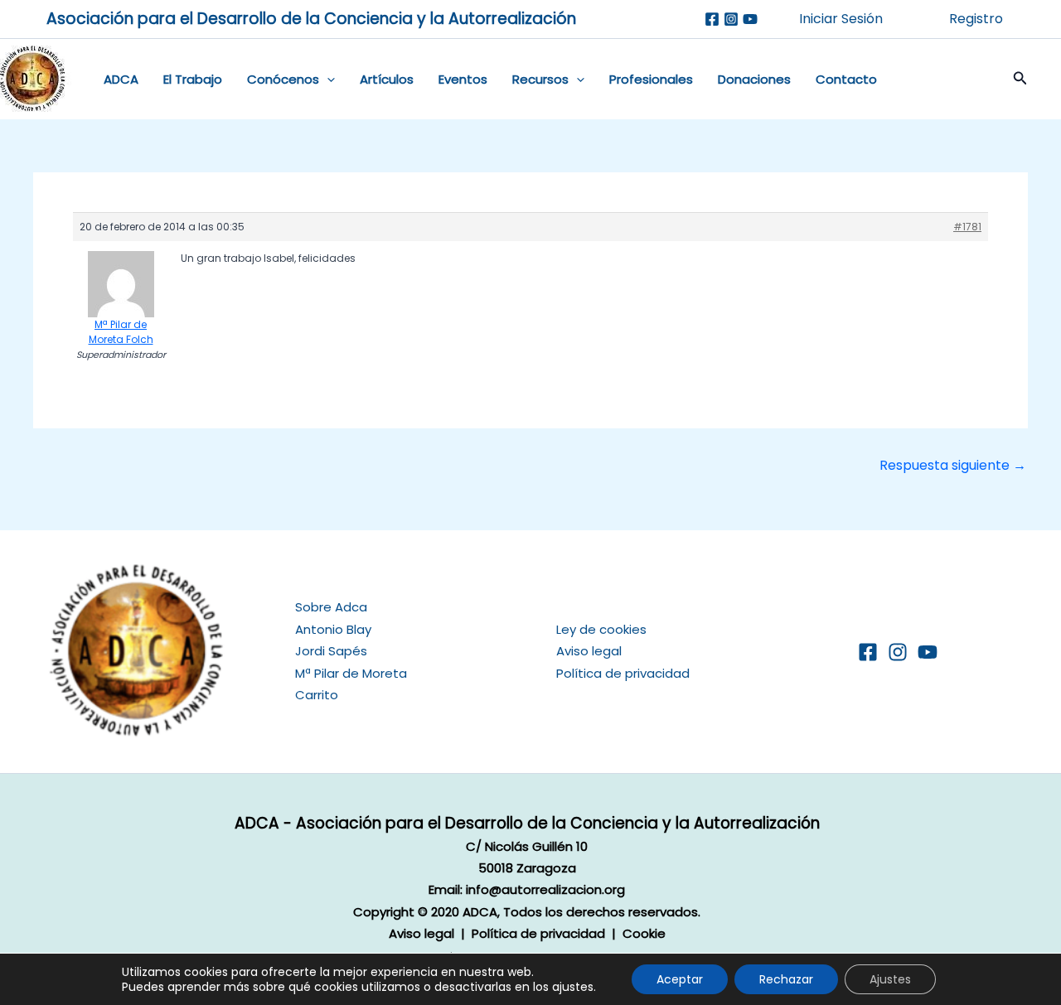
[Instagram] (731, 19)
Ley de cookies (601, 629)
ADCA (121, 79)
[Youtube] (750, 19)
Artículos (387, 79)
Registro (976, 18)
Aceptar (679, 979)
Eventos (462, 79)
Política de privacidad (623, 673)
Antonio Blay (333, 629)
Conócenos (283, 79)
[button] (327, 79)
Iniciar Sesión (841, 18)
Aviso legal (589, 651)
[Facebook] (712, 19)
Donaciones (754, 79)
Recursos (540, 79)
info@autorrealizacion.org (545, 889)
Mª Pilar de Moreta (351, 673)
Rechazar (786, 979)
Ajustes (890, 979)
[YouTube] (927, 652)
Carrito (316, 694)
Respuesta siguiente (952, 465)
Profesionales (651, 79)
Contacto (846, 79)
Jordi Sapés (331, 651)
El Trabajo (192, 79)
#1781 (967, 227)
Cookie (644, 933)
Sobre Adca (331, 607)
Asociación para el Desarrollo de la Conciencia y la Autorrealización (311, 18)
